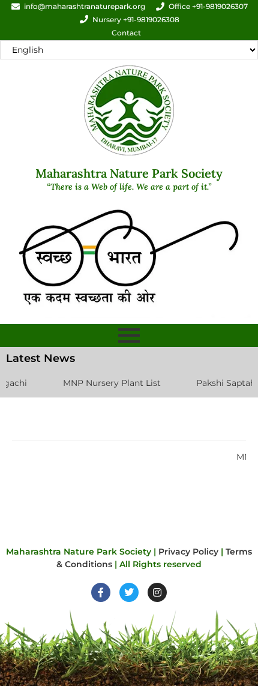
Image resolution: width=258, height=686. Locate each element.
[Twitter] (129, 592)
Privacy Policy (188, 551)
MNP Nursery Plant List (103, 383)
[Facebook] (100, 592)
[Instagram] (157, 592)
